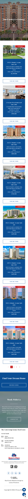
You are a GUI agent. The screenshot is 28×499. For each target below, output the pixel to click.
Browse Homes (14, 385)
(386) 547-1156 (8, 442)
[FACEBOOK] (8, 473)
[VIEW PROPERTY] (14, 79)
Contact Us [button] (14, 419)
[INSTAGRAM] (12, 473)
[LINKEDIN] (15, 473)
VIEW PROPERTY (14, 81)
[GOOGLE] (19, 473)
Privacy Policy (20, 490)
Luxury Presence (14, 482)
